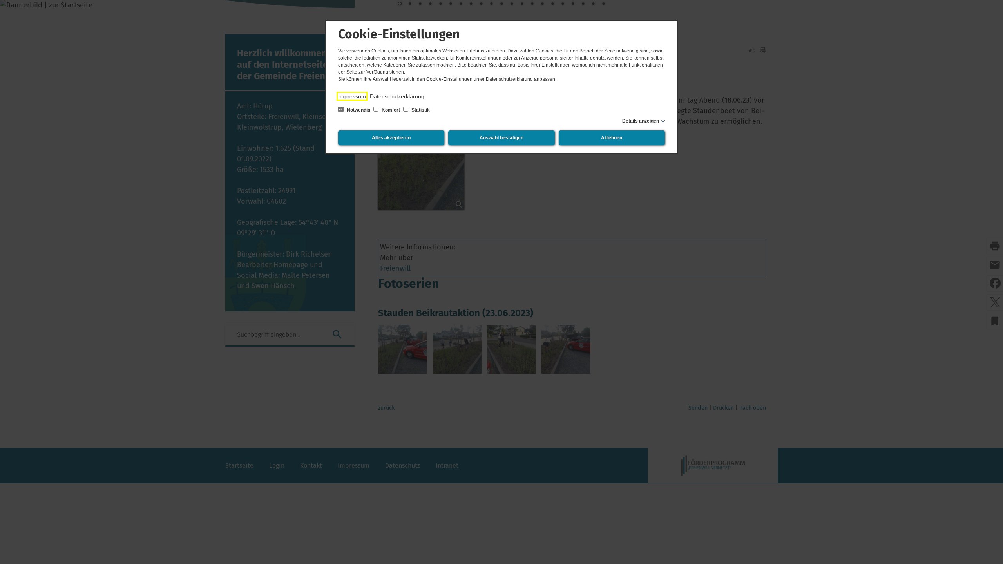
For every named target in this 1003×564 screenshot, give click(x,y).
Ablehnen (611, 138)
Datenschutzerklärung (397, 96)
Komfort (390, 110)
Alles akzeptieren (391, 138)
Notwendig (358, 110)
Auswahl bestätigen (501, 138)
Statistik (420, 110)
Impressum (352, 96)
